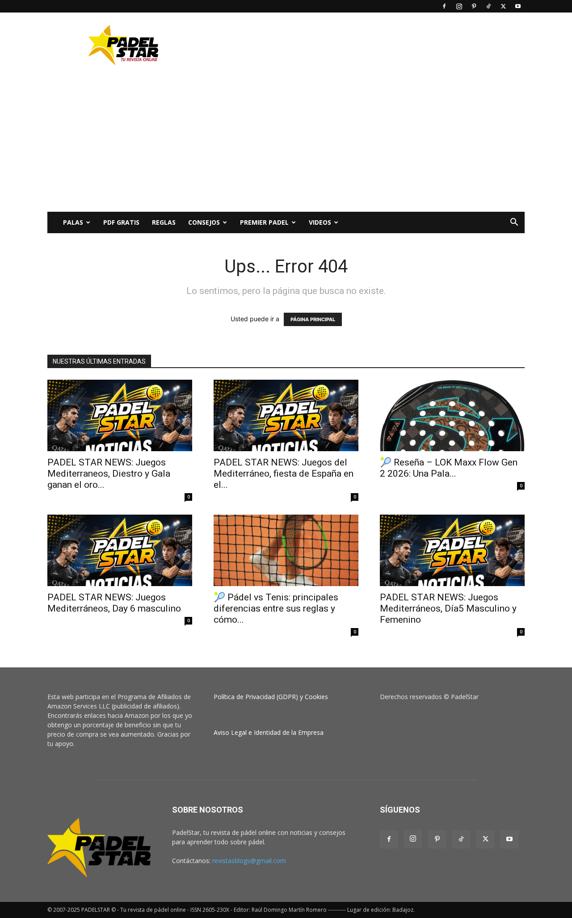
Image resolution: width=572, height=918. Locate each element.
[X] (503, 6)
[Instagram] (459, 6)
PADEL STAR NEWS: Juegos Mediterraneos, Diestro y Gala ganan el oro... (108, 473)
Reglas (164, 222)
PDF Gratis (121, 222)
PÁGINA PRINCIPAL (312, 319)
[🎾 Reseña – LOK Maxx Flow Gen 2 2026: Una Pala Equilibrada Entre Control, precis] (452, 415)
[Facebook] (444, 6)
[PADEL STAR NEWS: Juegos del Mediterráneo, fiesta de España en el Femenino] (286, 415)
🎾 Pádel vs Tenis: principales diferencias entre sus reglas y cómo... (276, 608)
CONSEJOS (204, 222)
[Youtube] (518, 6)
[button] (514, 223)
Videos (320, 222)
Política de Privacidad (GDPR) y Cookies (271, 696)
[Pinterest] (473, 6)
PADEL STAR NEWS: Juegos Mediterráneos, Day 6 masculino (114, 603)
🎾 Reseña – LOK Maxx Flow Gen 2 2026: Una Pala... (448, 468)
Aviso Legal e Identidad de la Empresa (269, 732)
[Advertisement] (362, 45)
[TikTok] (488, 6)
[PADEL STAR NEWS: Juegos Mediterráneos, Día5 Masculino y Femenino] (452, 550)
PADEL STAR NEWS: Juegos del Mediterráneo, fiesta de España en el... (283, 473)
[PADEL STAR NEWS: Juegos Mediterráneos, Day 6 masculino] (119, 550)
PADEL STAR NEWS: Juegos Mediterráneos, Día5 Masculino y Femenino (448, 608)
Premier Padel (264, 222)
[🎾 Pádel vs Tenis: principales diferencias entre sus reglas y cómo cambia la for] (286, 550)
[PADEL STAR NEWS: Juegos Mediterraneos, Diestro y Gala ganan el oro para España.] (119, 415)
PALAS (73, 222)
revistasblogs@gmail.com (249, 860)
